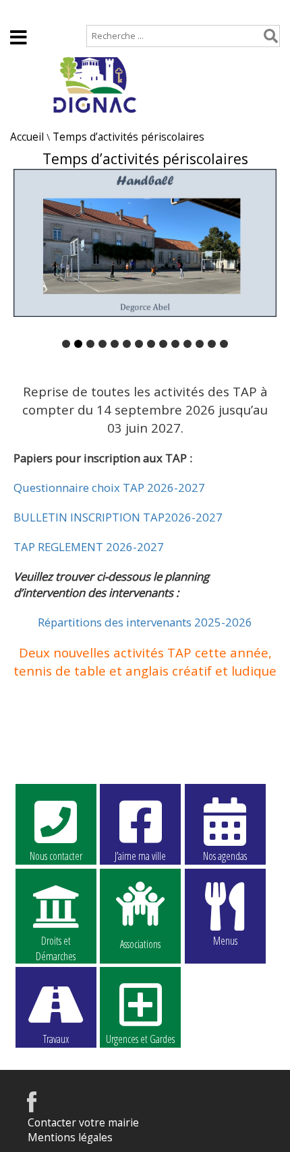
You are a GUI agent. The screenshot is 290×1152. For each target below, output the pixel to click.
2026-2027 (194, 517)
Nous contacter (56, 856)
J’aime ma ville (140, 856)
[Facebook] (31, 1108)
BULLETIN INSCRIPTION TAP (89, 517)
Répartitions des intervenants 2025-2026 (145, 622)
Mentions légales (70, 1137)
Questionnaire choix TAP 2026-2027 (109, 487)
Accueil (27, 11)
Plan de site (92, 11)
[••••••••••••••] (145, 251)
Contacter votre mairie (83, 1123)
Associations (140, 943)
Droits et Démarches (56, 941)
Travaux (56, 1039)
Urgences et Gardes (140, 1039)
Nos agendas (225, 856)
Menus (225, 940)
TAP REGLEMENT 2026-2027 (88, 546)
